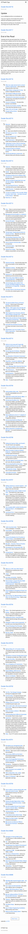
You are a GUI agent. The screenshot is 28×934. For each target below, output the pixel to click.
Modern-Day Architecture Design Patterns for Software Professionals (16, 318)
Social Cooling (9, 695)
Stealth (7, 172)
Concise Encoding (10, 659)
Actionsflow (8, 866)
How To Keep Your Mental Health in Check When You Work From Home (16, 596)
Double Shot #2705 (7, 562)
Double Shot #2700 (7, 783)
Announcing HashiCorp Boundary (14, 464)
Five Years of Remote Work (12, 854)
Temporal (8, 167)
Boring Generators (10, 140)
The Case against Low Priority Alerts (15, 460)
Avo (6, 425)
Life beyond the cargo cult (12, 811)
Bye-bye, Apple (9, 632)
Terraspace (8, 764)
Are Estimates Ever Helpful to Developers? (16, 845)
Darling (7, 612)
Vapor (7, 494)
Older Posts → (15, 918)
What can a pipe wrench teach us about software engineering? (15, 85)
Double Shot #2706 (7, 521)
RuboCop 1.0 (9, 197)
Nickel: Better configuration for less (14, 90)
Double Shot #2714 (7, 161)
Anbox (7, 610)
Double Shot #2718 (7, 7)
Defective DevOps (10, 262)
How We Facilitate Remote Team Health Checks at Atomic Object (15, 807)
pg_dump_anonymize (11, 577)
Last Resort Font (10, 512)
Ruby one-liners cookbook (12, 711)
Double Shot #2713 (7, 203)
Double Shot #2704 (7, 604)
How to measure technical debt (13, 242)
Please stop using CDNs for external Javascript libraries (14, 278)
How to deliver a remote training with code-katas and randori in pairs (16, 790)
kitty (7, 857)
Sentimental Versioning (11, 455)
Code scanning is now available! (13, 769)
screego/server (9, 552)
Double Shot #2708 (7, 437)
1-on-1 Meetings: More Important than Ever (16, 366)
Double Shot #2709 (7, 385)
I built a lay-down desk (11, 527)
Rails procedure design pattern (13, 911)
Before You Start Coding (12, 818)
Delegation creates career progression (15, 622)
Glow (7, 209)
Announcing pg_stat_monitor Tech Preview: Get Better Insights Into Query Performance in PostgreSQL (15, 284)
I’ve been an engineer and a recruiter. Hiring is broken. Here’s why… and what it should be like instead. (16, 194)
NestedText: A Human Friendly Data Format (16, 655)
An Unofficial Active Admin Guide (14, 815)
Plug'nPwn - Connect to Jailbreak (14, 361)
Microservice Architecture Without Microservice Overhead (14, 822)
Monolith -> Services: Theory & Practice (15, 544)
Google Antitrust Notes (11, 111)
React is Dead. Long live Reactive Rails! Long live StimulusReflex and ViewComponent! (15, 582)
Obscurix (8, 124)
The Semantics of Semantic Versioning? (15, 356)
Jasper (7, 574)
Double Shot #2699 (7, 830)
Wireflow (8, 750)
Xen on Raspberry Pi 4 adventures (14, 664)
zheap (7, 406)
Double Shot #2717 (7, 30)
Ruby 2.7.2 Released (11, 776)
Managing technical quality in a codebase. (16, 214)
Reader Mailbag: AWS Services (13, 671)
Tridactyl (8, 899)
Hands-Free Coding (10, 249)
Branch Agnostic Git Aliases (12, 351)
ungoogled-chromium (11, 472)
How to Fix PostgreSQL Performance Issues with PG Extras (15, 759)
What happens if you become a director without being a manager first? (15, 313)
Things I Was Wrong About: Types (14, 889)
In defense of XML (10, 850)
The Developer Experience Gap (13, 237)
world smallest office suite (12, 391)
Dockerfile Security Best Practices (14, 324)
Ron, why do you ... (10, 369)
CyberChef (8, 718)
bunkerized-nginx (10, 246)
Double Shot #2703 (7, 643)
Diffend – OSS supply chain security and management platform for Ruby (15, 308)
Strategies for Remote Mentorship (14, 836)
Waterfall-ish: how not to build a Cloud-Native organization (15, 330)
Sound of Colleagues (11, 102)
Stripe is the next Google (12, 109)
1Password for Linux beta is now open (15, 97)
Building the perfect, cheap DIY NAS (14, 617)
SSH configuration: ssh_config (13, 773)
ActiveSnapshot (9, 373)
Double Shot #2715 (7, 118)
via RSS (8, 921)
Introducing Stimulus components (14, 153)
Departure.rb (9, 274)
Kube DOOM (9, 530)
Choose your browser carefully (13, 105)
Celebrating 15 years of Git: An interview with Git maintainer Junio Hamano (15, 144)
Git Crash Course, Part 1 (11, 133)
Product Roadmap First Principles (14, 626)
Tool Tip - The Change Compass (13, 692)
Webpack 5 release (10, 267)
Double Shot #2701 (7, 739)
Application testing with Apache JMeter (15, 396)
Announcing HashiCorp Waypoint (14, 420)
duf (6, 841)
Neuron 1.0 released (10, 676)
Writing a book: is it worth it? (13, 702)
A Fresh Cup (5, 2)
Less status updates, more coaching (15, 447)
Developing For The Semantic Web (14, 547)
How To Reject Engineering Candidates (15, 908)
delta (7, 380)
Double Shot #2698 (7, 874)
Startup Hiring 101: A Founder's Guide (15, 649)
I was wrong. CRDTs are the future (14, 754)
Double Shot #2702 (7, 686)
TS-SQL (7, 796)
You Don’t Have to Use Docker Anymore (15, 289)
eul (6, 131)
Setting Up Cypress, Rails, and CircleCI (15, 443)
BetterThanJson (10, 189)
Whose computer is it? (11, 136)
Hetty (7, 734)
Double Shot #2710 (7, 338)
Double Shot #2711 (7, 296)
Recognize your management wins (14, 745)
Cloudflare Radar (10, 904)
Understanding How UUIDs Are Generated (16, 714)
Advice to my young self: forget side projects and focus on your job (14, 345)
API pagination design (11, 469)
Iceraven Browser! (10, 221)
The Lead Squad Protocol (12, 185)
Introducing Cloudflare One (12, 400)
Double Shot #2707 (7, 480)
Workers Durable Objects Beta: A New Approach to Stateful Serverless (15, 802)
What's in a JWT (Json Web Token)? (14, 568)
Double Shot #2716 (7, 79)
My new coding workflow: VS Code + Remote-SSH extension (15, 895)
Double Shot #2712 (7, 256)
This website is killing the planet (13, 93)
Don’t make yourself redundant (13, 885)
